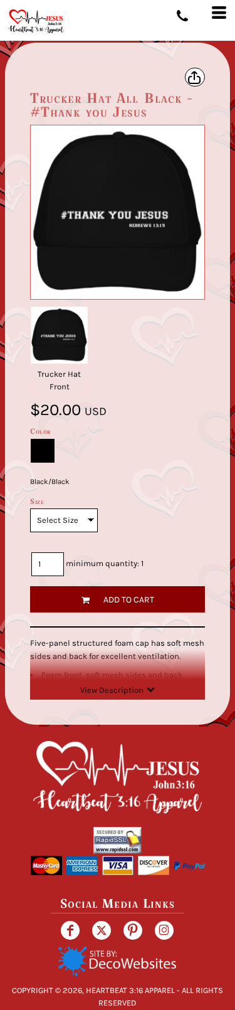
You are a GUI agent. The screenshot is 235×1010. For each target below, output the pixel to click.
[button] (117, 961)
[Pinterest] (132, 930)
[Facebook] (70, 930)
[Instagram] (164, 930)
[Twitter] (101, 930)
